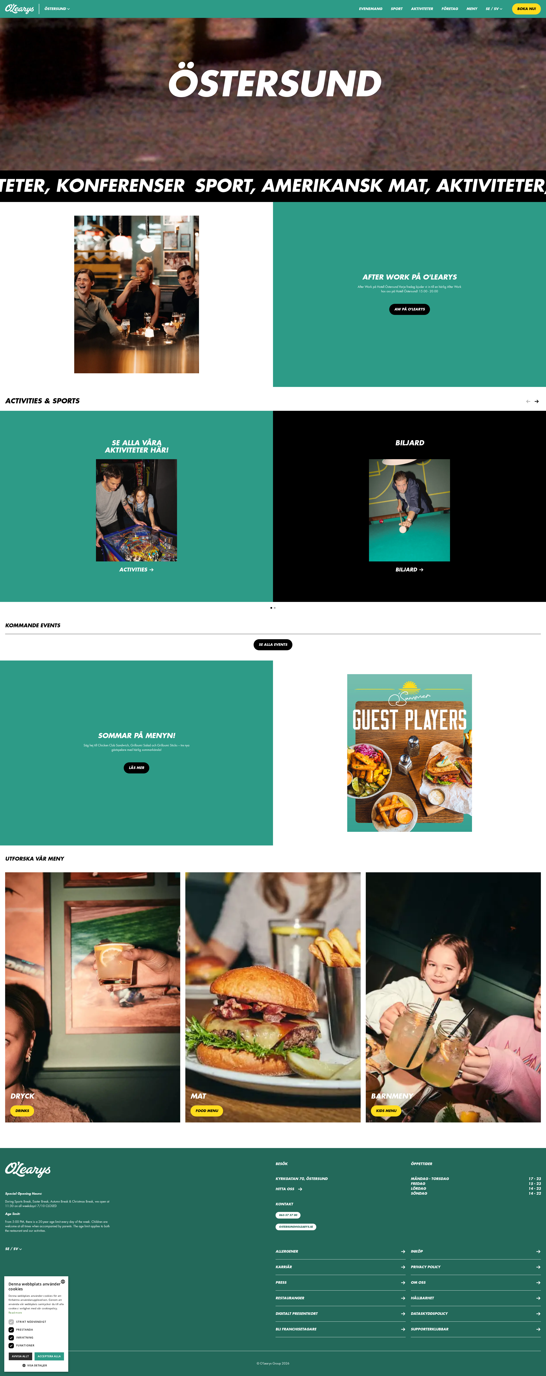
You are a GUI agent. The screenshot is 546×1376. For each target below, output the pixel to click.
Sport (396, 9)
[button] (57, 9)
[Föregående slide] (528, 401)
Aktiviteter (422, 9)
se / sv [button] (492, 9)
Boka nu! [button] (526, 9)
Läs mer (136, 768)
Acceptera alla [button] (49, 1356)
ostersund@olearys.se (296, 1227)
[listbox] (63, 1281)
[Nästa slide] (536, 401)
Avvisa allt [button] (20, 1356)
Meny (471, 9)
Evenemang (370, 9)
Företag (449, 9)
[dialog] (36, 1324)
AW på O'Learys (409, 309)
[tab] (271, 608)
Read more (15, 1312)
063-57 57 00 (288, 1215)
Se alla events (273, 644)
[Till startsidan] (19, 9)
